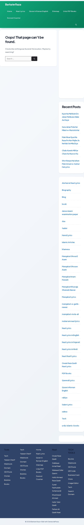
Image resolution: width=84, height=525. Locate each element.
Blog (64, 197)
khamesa (66, 249)
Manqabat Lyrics (69, 297)
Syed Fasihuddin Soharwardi (56, 487)
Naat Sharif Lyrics (69, 356)
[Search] (34, 58)
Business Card (73, 475)
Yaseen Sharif (9, 460)
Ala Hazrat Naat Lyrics (71, 183)
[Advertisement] (71, 64)
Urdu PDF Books (69, 11)
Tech (64, 418)
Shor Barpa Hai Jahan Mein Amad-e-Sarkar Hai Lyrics (71, 164)
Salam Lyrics (67, 404)
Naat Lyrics (20, 11)
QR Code (71, 471)
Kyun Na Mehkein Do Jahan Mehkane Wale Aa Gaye (70, 117)
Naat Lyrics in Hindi (69, 349)
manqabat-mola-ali (70, 314)
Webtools (8, 464)
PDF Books (66, 373)
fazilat (64, 228)
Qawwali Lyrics (68, 380)
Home (9, 11)
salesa (64, 411)
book (64, 204)
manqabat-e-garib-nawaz (70, 305)
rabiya (64, 397)
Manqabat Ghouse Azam (70, 268)
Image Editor (73, 483)
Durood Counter (13, 18)
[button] (76, 24)
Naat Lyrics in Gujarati (71, 342)
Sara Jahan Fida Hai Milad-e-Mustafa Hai (70, 128)
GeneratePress (53, 522)
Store (70, 479)
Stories (7, 476)
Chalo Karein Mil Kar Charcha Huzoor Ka (70, 152)
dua (63, 221)
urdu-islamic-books (70, 425)
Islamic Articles (68, 242)
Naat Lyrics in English (70, 335)
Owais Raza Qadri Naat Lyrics (69, 365)
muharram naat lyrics (71, 321)
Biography (66, 190)
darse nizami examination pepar (70, 212)
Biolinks (7, 480)
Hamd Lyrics (67, 235)
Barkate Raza (13, 4)
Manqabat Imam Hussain (69, 278)
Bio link (71, 459)
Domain (7, 468)
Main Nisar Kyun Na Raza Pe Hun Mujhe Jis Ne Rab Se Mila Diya (70, 140)
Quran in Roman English (38, 11)
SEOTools (8, 472)
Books (6, 484)
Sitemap (55, 11)
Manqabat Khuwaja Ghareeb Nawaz (70, 288)
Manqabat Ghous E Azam (70, 258)
